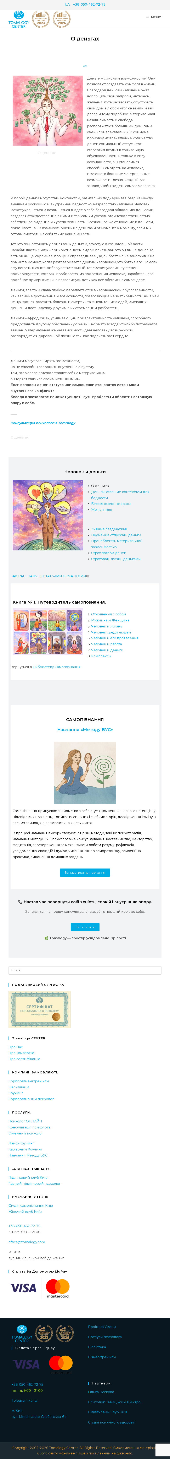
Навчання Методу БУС (27, 1155)
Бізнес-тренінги (102, 1357)
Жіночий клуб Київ (25, 1212)
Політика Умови (102, 1327)
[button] (85, 873)
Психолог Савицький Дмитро (114, 1402)
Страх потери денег (108, 553)
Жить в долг (102, 510)
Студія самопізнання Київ (30, 1206)
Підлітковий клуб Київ (27, 1178)
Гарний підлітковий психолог (34, 1184)
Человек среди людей (111, 632)
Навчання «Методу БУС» (85, 729)
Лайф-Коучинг (21, 1143)
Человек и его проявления (115, 638)
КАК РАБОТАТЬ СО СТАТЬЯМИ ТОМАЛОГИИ (48, 576)
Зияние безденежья (109, 529)
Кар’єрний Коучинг (25, 1149)
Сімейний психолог (25, 1133)
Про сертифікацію (24, 1059)
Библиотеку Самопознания (57, 667)
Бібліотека (97, 1347)
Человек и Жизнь (106, 626)
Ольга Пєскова (101, 1392)
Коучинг (15, 1093)
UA (67, 4)
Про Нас (15, 1047)
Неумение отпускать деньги (116, 535)
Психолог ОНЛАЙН (25, 1121)
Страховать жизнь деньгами (116, 559)
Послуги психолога (105, 1337)
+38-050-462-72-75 (89, 4)
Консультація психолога (29, 1127)
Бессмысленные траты (111, 504)
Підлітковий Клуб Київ (107, 1412)
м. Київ (17, 1411)
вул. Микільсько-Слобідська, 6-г (39, 1417)
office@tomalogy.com (26, 1242)
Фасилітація (18, 1087)
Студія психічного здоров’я (111, 1422)
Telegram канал (25, 1401)
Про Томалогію (21, 1053)
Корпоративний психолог (31, 1099)
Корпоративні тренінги (28, 1081)
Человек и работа (106, 644)
